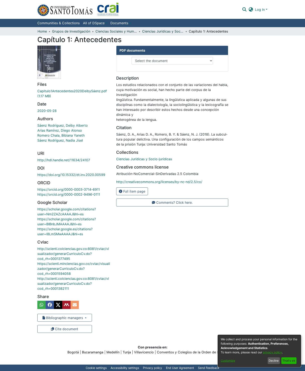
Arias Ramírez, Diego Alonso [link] (59, 130)
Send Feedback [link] (208, 368)
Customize (228, 360)
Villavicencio (144, 352)
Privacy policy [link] (152, 368)
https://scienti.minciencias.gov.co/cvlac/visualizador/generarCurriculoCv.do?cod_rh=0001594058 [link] (73, 269)
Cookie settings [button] (96, 368)
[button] (77, 9)
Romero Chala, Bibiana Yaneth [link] (61, 135)
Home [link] (42, 31)
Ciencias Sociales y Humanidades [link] (116, 31)
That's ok (288, 360)
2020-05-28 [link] (47, 111)
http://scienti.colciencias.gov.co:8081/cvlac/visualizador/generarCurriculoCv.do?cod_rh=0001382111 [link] (73, 283)
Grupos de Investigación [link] (71, 31)
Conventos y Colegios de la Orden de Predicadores (197, 352)
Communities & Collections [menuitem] (58, 23)
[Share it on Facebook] (50, 305)
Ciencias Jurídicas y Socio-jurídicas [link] (163, 31)
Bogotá (73, 352)
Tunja (127, 352)
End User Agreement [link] (180, 368)
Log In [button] (260, 9)
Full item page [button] (133, 191)
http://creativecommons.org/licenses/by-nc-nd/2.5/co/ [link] (159, 182)
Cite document (66, 329)
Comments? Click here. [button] (174, 202)
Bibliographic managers (64, 318)
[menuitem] (95, 23)
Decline (274, 360)
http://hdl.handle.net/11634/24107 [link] (63, 160)
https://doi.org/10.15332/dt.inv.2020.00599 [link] (71, 175)
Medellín (113, 352)
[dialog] (259, 351)
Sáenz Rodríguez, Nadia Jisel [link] (60, 140)
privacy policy (272, 352)
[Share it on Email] (75, 305)
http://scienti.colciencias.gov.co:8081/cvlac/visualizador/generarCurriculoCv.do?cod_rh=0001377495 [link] (73, 254)
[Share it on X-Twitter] (58, 305)
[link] (144, 159)
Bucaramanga (92, 352)
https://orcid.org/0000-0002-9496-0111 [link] (68, 194)
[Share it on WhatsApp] (41, 305)
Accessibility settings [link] (125, 368)
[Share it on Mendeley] (66, 305)
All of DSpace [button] (94, 23)
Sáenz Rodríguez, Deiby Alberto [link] (62, 125)
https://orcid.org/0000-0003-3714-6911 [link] (68, 189)
